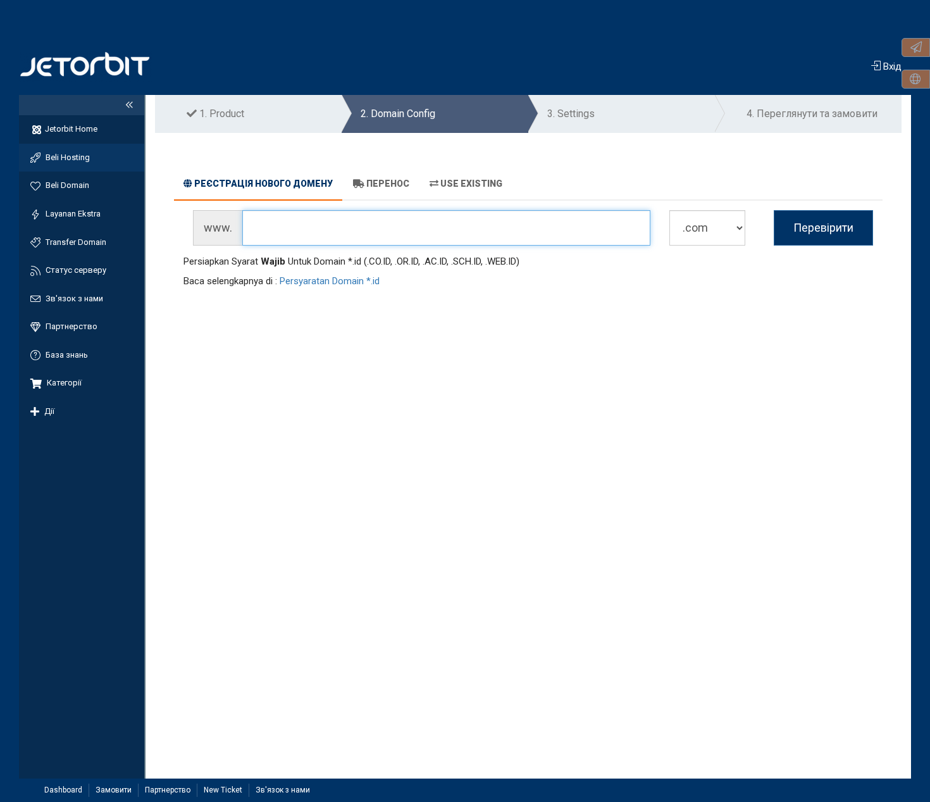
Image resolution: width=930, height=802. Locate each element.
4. (812, 114)
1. (220, 114)
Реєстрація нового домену (263, 184)
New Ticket (223, 790)
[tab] (258, 185)
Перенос (387, 184)
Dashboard (63, 790)
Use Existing (471, 184)
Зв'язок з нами (283, 790)
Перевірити (823, 227)
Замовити (114, 790)
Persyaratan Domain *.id (330, 281)
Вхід (891, 66)
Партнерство (167, 790)
